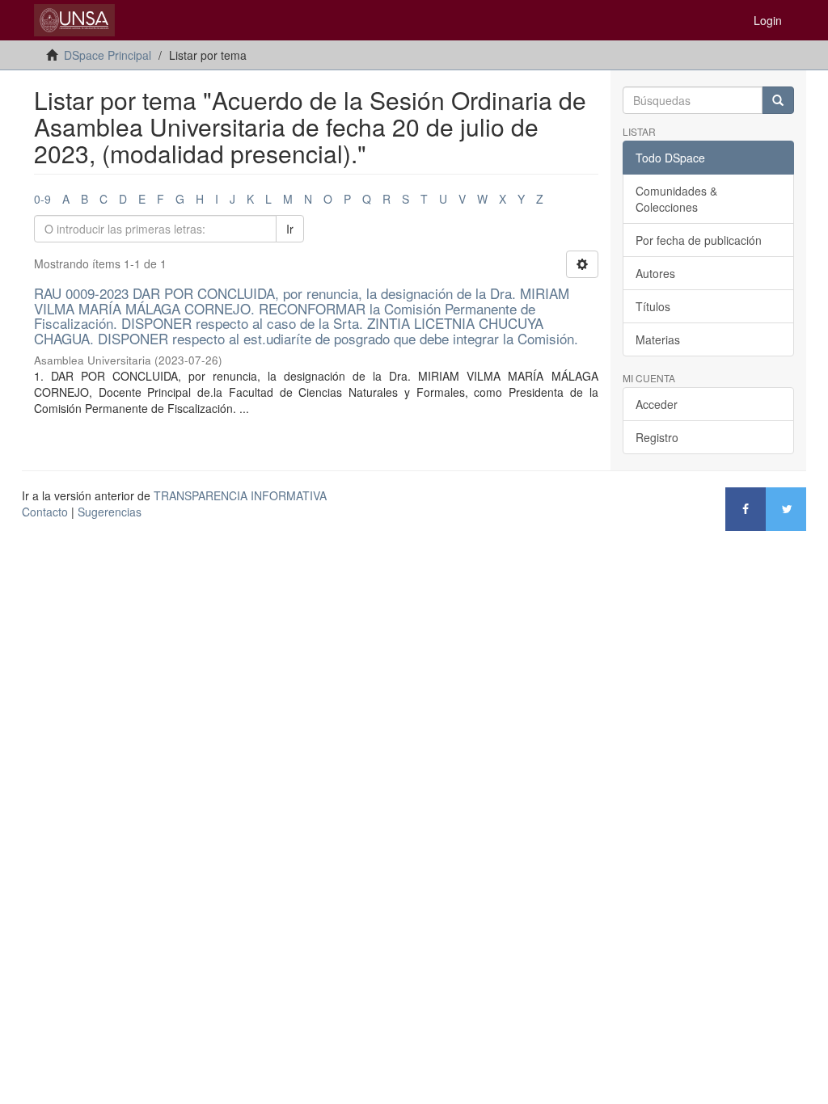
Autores (655, 273)
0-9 (42, 199)
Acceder (657, 404)
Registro (657, 437)
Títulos (653, 306)
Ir (290, 229)
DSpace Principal (107, 55)
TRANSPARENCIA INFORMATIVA (240, 495)
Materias (658, 339)
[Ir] (778, 100)
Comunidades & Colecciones (676, 199)
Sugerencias (110, 512)
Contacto (45, 512)
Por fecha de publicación (699, 240)
